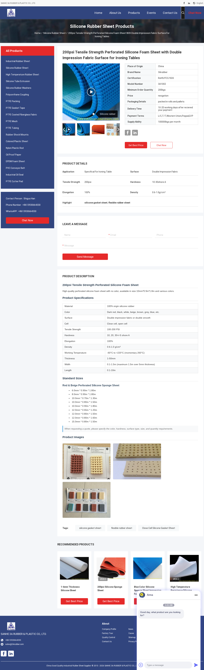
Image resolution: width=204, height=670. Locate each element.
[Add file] (141, 664)
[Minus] (196, 595)
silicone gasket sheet (90, 528)
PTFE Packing (13, 101)
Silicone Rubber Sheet (54, 33)
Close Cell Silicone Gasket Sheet (158, 528)
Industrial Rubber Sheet (18, 61)
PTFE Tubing (12, 128)
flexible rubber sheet (121, 528)
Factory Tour (107, 633)
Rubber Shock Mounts (17, 134)
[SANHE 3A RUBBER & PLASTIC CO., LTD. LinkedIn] (189, 3)
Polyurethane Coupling (17, 94)
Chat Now (27, 220)
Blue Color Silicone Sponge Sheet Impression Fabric (147, 590)
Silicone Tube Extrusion (18, 81)
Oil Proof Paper (13, 154)
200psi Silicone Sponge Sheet (109, 589)
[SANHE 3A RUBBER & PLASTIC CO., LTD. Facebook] (184, 3)
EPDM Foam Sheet (15, 161)
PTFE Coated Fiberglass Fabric (21, 114)
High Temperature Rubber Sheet (22, 74)
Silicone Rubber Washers (18, 88)
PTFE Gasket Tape (15, 108)
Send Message (85, 256)
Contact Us (107, 641)
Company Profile (109, 629)
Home (38, 33)
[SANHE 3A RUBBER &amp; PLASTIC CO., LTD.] (11, 12)
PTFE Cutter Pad (14, 181)
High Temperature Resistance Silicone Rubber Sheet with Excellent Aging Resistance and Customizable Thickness (184, 591)
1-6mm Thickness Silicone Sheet (70, 589)
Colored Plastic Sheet (17, 141)
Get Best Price (136, 145)
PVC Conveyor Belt (15, 168)
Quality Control (108, 637)
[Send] (196, 664)
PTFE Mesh (12, 121)
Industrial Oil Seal (14, 174)
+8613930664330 (31, 205)
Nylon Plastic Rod (15, 148)
